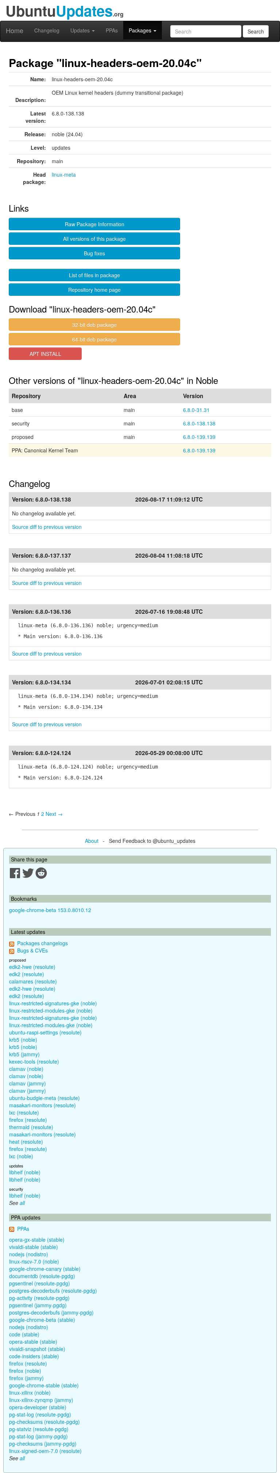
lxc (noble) (21, 1156)
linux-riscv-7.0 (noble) (34, 1261)
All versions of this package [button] (94, 238)
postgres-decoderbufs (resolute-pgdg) (53, 1290)
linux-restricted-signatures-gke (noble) (53, 1003)
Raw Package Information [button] (94, 224)
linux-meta (64, 174)
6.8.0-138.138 (199, 423)
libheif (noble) (24, 1172)
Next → (54, 813)
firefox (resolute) (28, 1119)
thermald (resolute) (31, 1127)
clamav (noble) (26, 1068)
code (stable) (24, 1334)
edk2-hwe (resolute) (32, 966)
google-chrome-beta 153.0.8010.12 (50, 910)
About (91, 840)
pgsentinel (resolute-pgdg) (39, 1283)
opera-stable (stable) (33, 1341)
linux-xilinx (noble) (30, 1392)
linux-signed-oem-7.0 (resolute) (45, 1450)
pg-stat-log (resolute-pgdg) (40, 1414)
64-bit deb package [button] (94, 339)
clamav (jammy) (27, 1083)
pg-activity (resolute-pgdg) (39, 1297)
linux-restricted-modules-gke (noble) (51, 1010)
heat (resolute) (26, 1141)
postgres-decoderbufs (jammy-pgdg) (51, 1312)
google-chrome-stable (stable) (44, 1385)
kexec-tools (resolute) (34, 1061)
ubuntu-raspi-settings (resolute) (45, 1032)
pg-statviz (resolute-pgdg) (39, 1429)
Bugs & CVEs (32, 950)
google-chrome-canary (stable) (45, 1268)
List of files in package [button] (94, 275)
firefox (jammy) (26, 1378)
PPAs (112, 30)
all (22, 1202)
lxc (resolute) (24, 1112)
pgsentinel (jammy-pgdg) (38, 1305)
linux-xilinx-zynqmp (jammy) (41, 1399)
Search (256, 31)
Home (14, 30)
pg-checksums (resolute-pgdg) (44, 1421)
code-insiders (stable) (34, 1356)
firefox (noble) (25, 1370)
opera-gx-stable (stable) (37, 1239)
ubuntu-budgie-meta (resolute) (44, 1097)
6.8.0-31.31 (196, 409)
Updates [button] (80, 30)
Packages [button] (141, 30)
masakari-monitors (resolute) (42, 1105)
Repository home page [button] (94, 289)
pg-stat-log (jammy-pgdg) (38, 1436)
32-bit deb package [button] (94, 324)
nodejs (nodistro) (28, 1254)
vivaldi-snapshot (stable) (37, 1348)
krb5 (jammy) (24, 1054)
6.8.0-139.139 (199, 436)
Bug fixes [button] (94, 253)
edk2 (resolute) (26, 974)
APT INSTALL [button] (45, 353)
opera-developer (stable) (37, 1407)
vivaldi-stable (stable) (33, 1246)
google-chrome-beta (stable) (42, 1319)
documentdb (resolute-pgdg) (42, 1276)
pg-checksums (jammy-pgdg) (43, 1443)
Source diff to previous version (47, 526)
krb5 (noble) (23, 1039)
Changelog (46, 30)
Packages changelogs (42, 943)
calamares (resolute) (33, 981)
